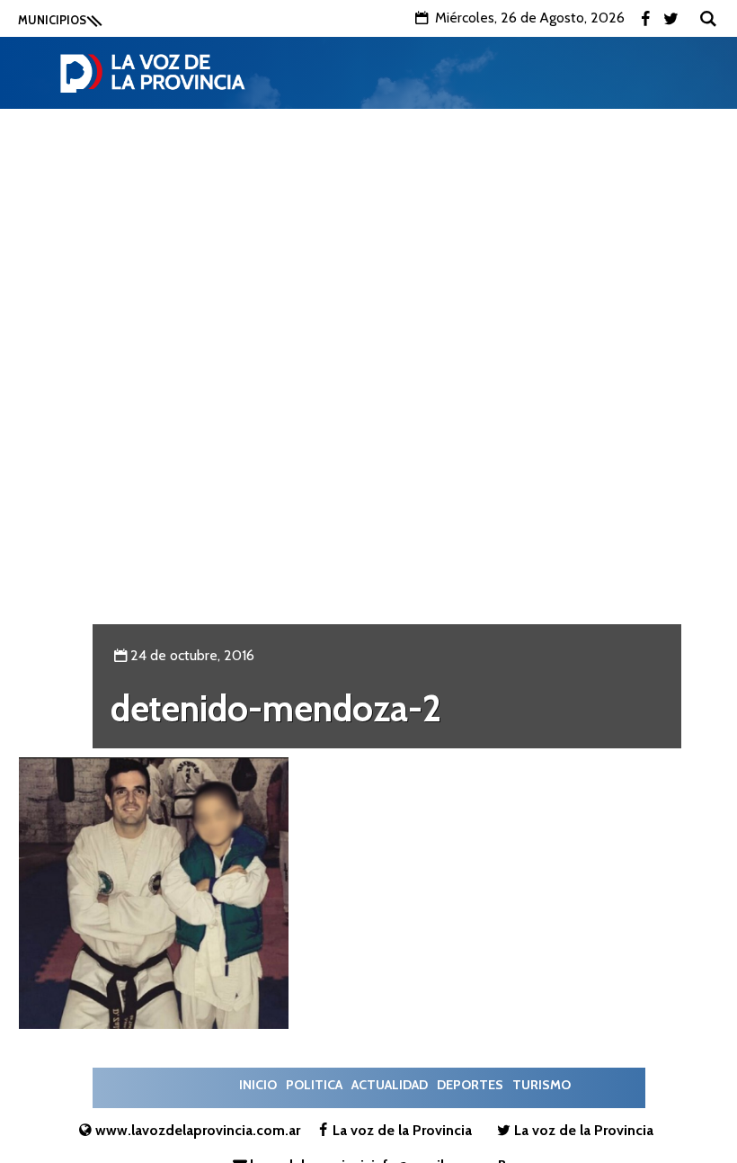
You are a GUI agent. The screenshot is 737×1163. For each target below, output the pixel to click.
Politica (314, 1085)
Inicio (258, 1085)
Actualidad (389, 1085)
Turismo (541, 1085)
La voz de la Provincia (402, 1130)
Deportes (470, 1085)
